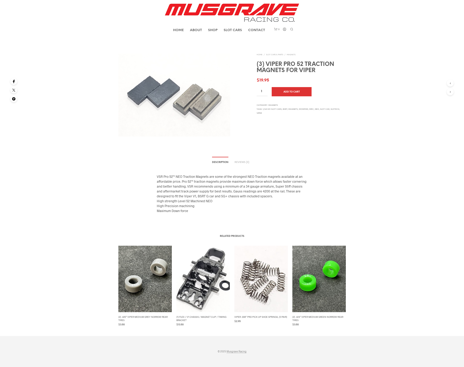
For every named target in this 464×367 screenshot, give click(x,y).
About (196, 30)
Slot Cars (233, 30)
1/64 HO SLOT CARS (272, 109)
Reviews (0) (242, 162)
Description (220, 162)
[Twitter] (13, 90)
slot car (325, 109)
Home (178, 30)
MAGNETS (291, 55)
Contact (256, 30)
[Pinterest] (13, 98)
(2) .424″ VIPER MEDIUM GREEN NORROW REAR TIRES (317, 318)
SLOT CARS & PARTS (274, 55)
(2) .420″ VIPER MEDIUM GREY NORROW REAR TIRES (143, 318)
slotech (335, 109)
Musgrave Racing (236, 351)
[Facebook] (13, 81)
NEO (317, 109)
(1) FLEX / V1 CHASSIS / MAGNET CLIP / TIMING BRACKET (201, 318)
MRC (311, 109)
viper (259, 113)
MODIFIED (303, 109)
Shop (213, 30)
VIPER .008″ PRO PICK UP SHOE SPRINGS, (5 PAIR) (260, 316)
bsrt (285, 109)
